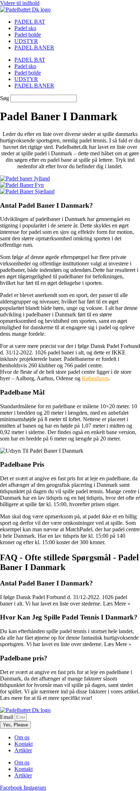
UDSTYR (26, 41)
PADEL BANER (34, 47)
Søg (4, 98)
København (95, 378)
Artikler (23, 750)
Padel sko (25, 28)
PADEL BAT (29, 22)
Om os (21, 737)
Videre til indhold (19, 3)
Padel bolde (27, 35)
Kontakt (23, 744)
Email (7, 717)
